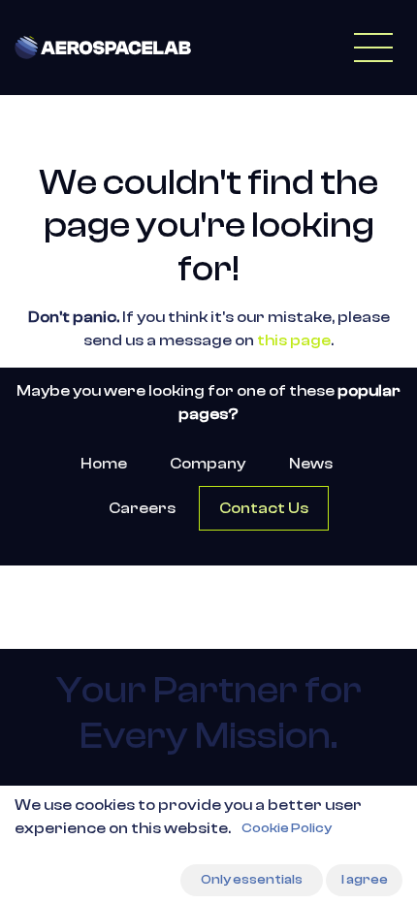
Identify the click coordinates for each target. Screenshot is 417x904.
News (311, 463)
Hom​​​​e (103, 463)
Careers (142, 508)
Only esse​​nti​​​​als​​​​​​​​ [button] (252, 880)
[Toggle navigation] (373, 47)
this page (294, 340)
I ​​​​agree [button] (364, 880)
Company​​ (207, 463)
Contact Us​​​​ (263, 508)
